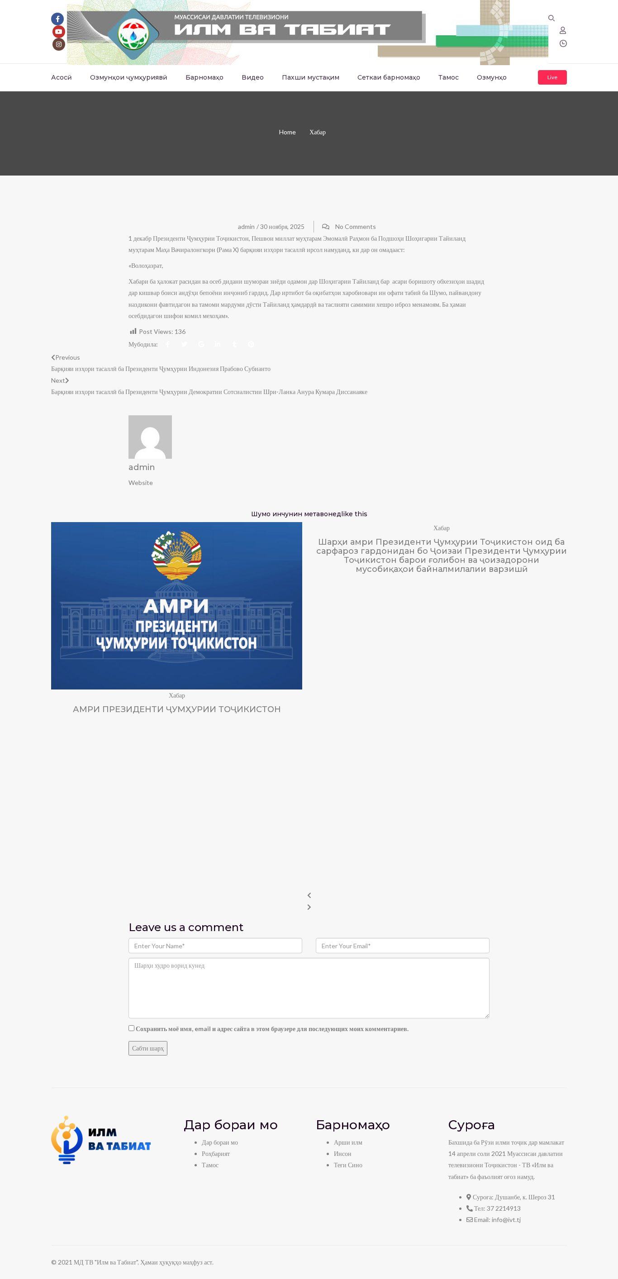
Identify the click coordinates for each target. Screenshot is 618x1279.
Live (552, 77)
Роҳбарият (216, 1153)
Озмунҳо (492, 77)
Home (287, 132)
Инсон (343, 1153)
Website (140, 482)
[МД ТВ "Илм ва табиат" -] (307, 31)
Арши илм (348, 1142)
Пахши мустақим (310, 77)
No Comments (355, 226)
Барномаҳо (204, 77)
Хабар (317, 132)
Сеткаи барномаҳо (388, 77)
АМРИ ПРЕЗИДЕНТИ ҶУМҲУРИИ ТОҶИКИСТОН (177, 709)
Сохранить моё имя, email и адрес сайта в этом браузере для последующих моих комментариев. (272, 1028)
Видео (253, 77)
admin (246, 226)
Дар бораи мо (220, 1142)
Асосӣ (61, 77)
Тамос (448, 77)
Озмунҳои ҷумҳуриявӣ (128, 77)
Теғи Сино (348, 1165)
